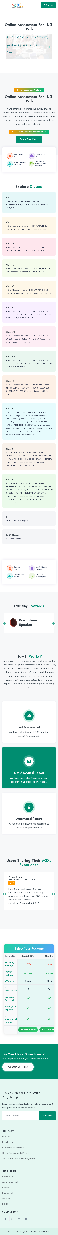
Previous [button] (4, 623)
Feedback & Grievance (13, 1147)
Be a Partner (8, 1142)
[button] (8, 47)
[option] (29, 623)
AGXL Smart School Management (18, 1158)
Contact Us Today (18, 1067)
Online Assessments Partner (16, 1153)
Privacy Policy (8, 1193)
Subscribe (47, 1115)
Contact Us (7, 1176)
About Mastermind (11, 1182)
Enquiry (5, 1136)
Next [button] (53, 623)
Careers (6, 1187)
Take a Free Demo (29, 139)
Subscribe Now (28, 1029)
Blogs (5, 1203)
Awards (6, 1198)
